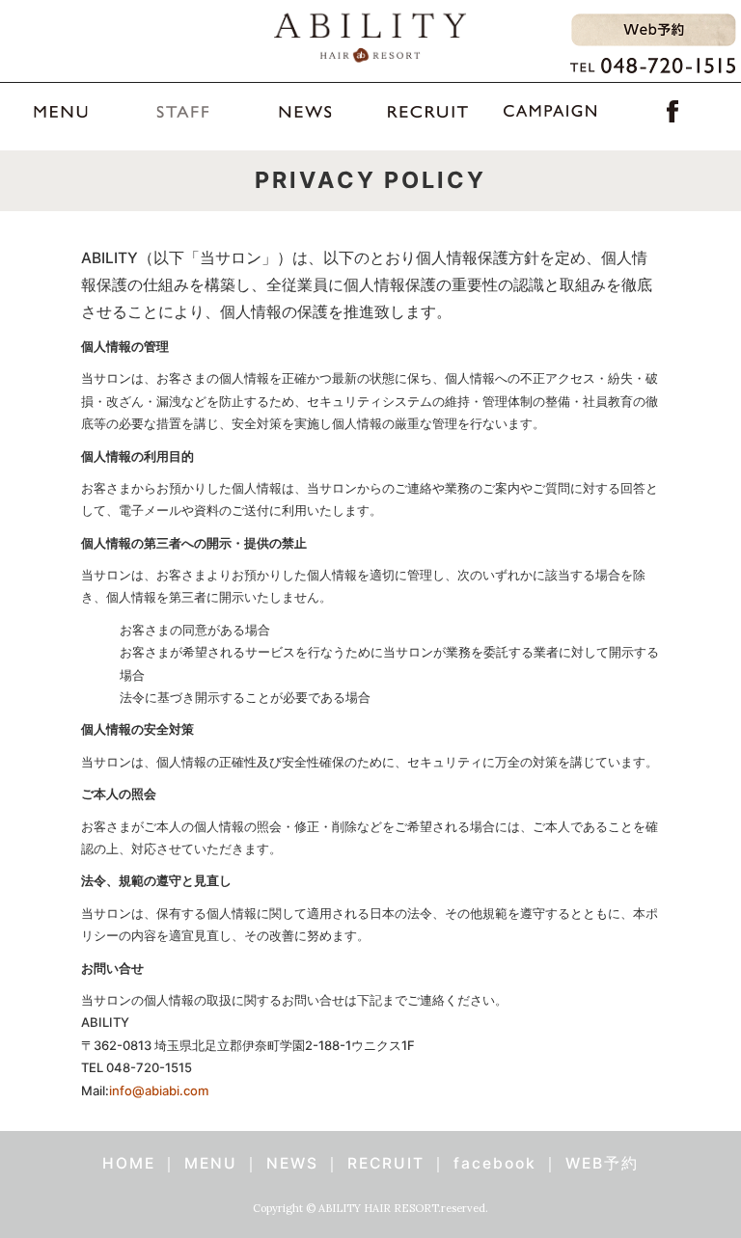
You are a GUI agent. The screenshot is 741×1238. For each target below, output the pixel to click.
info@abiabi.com (158, 1090)
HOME (128, 1163)
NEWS (292, 1163)
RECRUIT (386, 1163)
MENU (210, 1163)
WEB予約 (602, 1163)
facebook (494, 1163)
